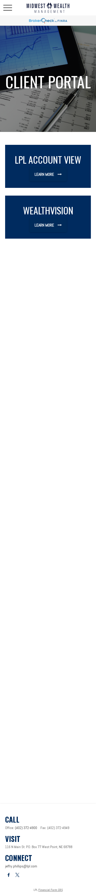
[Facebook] (8, 875)
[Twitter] (17, 875)
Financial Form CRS (50, 890)
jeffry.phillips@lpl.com (21, 866)
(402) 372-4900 (26, 827)
